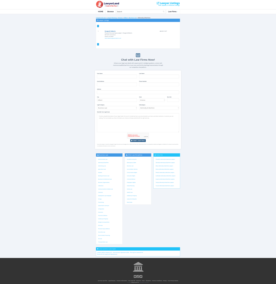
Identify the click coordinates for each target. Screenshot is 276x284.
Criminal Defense (131, 179)
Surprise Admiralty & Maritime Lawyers (165, 179)
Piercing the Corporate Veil (136, 252)
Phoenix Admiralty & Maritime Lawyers (165, 172)
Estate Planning (130, 185)
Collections (100, 185)
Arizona (120, 18)
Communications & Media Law (105, 189)
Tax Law (100, 238)
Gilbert (126, 18)
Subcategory (142, 105)
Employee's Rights (131, 182)
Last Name (141, 73)
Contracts (100, 192)
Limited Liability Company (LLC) (104, 252)
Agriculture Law (102, 169)
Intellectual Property (103, 218)
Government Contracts (103, 205)
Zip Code (169, 97)
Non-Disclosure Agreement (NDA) (121, 252)
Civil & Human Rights (132, 172)
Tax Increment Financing (104, 235)
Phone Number (143, 81)
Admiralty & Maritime (103, 162)
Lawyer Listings (169, 3)
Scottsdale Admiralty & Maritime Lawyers (165, 175)
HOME (100, 11)
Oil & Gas (100, 225)
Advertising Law (102, 166)
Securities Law (101, 232)
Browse (110, 11)
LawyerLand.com (101, 18)
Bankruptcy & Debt (131, 162)
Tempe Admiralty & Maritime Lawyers (165, 182)
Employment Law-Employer (104, 195)
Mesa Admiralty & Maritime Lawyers (164, 166)
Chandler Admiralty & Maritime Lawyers (165, 159)
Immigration (101, 209)
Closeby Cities (159, 155)
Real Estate (129, 202)
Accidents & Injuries (132, 159)
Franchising (101, 202)
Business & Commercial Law (105, 179)
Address (99, 89)
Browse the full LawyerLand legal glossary (107, 254)
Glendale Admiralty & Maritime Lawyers (165, 162)
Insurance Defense (102, 215)
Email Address (100, 81)
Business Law (133, 18)
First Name (99, 73)
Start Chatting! (138, 140)
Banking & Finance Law (103, 175)
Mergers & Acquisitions (103, 222)
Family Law (129, 189)
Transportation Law (103, 242)
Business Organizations (104, 182)
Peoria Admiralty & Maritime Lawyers (165, 169)
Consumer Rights (131, 175)
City (98, 97)
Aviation (100, 172)
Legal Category (100, 105)
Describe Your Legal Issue (103, 112)
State (140, 97)
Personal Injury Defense (104, 228)
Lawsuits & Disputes (132, 199)
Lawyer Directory (112, 18)
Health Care (130, 192)
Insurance (100, 212)
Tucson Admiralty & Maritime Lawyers (165, 185)
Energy (99, 199)
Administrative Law (102, 159)
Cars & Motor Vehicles (132, 169)
